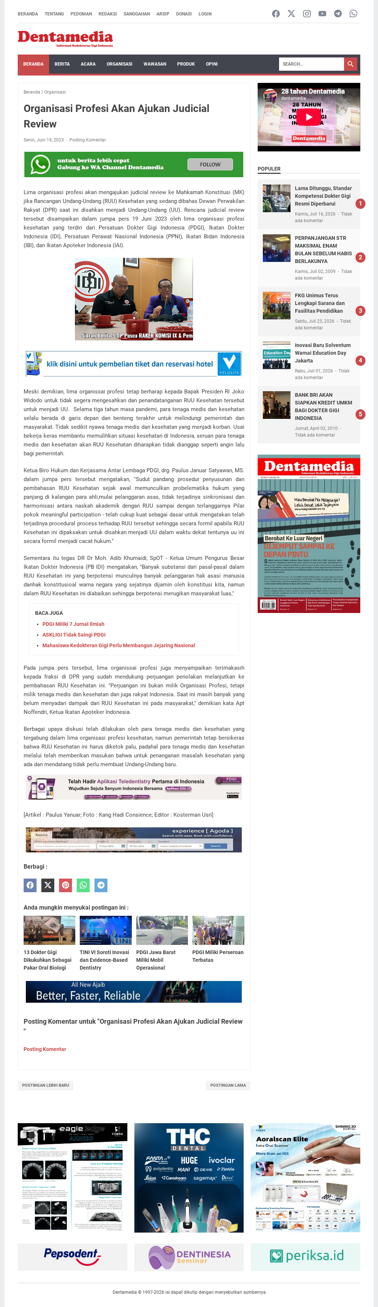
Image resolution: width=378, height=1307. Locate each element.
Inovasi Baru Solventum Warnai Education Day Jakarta (323, 353)
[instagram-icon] (307, 14)
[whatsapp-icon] (353, 14)
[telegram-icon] (338, 14)
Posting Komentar (87, 140)
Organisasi (120, 64)
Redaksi (108, 14)
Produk (186, 64)
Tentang (54, 14)
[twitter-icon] (291, 14)
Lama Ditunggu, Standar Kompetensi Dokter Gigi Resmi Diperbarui (323, 196)
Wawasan (155, 64)
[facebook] (30, 885)
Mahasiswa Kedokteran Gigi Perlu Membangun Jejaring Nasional (118, 645)
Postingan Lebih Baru (45, 1085)
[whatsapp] (83, 885)
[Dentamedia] (65, 39)
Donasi (184, 14)
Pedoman (81, 14)
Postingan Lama (228, 1085)
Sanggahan (137, 14)
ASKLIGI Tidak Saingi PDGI (74, 635)
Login (205, 14)
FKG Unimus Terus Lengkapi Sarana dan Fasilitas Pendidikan (320, 303)
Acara (88, 64)
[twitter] (47, 885)
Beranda (28, 14)
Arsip (163, 14)
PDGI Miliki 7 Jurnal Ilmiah (73, 624)
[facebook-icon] (276, 14)
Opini (212, 64)
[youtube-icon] (322, 14)
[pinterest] (65, 885)
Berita (62, 64)
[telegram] (100, 885)
